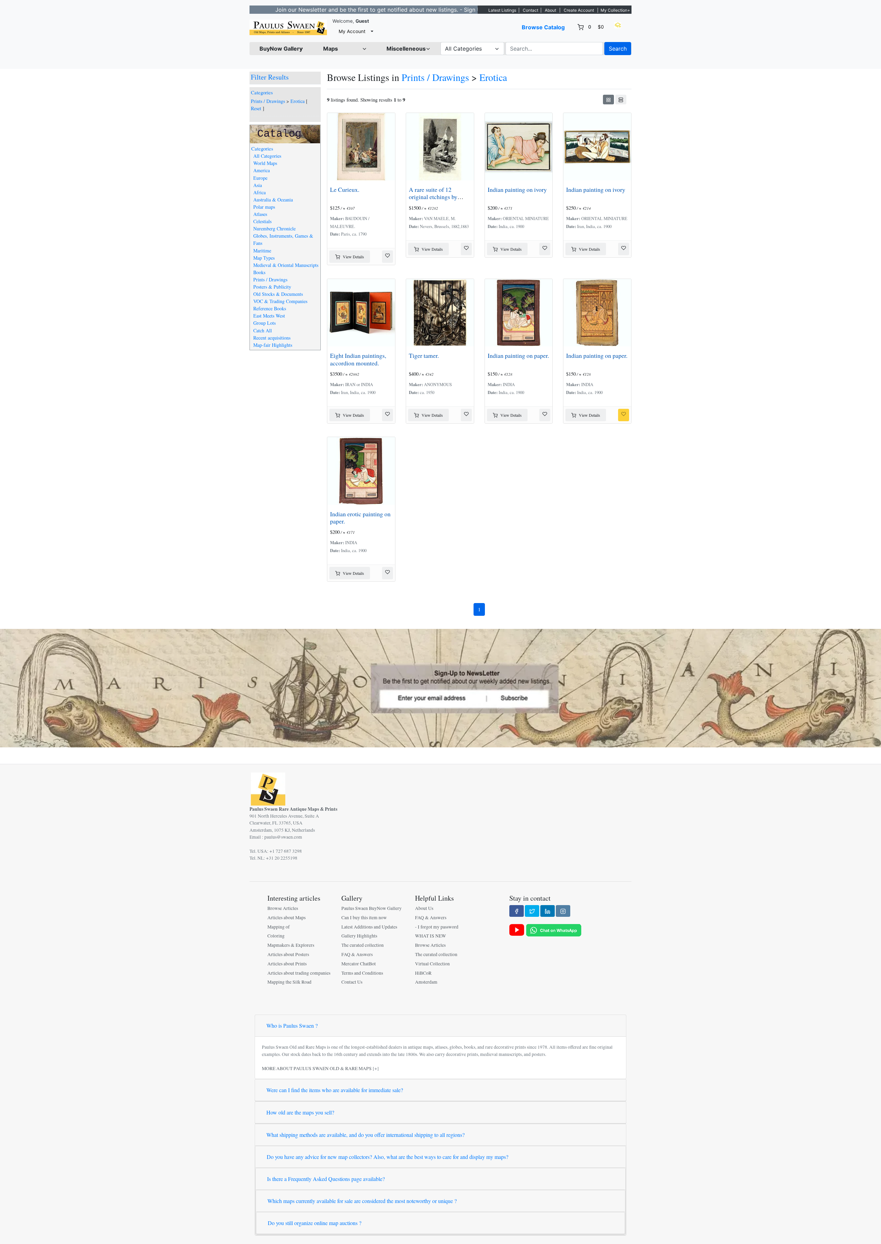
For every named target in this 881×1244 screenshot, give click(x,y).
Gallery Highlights (359, 936)
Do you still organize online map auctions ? (314, 1222)
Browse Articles (282, 908)
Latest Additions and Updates (369, 927)
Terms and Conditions (362, 973)
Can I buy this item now (364, 917)
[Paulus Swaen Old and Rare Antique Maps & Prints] (288, 27)
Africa (259, 192)
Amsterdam (426, 982)
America (261, 170)
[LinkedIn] (547, 911)
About (550, 10)
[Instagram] (563, 911)
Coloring (276, 936)
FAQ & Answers (357, 954)
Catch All (262, 330)
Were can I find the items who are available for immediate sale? (334, 1089)
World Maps (265, 163)
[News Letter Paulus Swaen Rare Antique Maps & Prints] (440, 687)
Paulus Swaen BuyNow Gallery (371, 908)
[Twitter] (532, 911)
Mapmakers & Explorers (290, 945)
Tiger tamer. (424, 355)
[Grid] (608, 99)
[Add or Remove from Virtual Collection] (387, 256)
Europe (260, 178)
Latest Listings (502, 10)
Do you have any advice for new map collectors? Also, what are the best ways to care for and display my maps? (387, 1156)
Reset (256, 108)
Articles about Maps (286, 917)
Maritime (262, 250)
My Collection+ (615, 10)
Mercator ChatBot (358, 964)
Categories (262, 92)
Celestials (262, 221)
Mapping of (278, 927)
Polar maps (264, 207)
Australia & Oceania (273, 199)
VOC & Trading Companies (280, 301)
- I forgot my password (436, 927)
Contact (530, 10)
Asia (257, 185)
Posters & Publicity (272, 286)
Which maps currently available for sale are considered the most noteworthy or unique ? (362, 1200)
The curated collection (362, 945)
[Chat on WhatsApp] (553, 929)
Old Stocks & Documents (278, 294)
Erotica (297, 101)
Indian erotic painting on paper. (360, 517)
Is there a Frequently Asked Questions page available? (326, 1178)
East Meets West (269, 315)
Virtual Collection (432, 964)
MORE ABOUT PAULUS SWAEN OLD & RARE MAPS (317, 1068)
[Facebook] (516, 911)
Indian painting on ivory (517, 189)
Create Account (579, 10)
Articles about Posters (288, 954)
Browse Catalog (543, 27)
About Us (424, 908)
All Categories (267, 156)
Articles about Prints (287, 964)
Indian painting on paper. (518, 355)
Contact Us (351, 982)
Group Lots (264, 323)
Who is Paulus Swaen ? (292, 1025)
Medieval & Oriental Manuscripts (285, 265)
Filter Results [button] (270, 77)
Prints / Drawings (268, 101)
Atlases (260, 214)
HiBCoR (423, 973)
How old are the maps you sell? (300, 1112)
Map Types (264, 258)
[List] (620, 99)
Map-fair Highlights (272, 345)
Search (618, 48)
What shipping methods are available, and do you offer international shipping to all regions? (365, 1134)
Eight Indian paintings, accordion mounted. (358, 359)
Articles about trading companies (298, 973)
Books (259, 272)
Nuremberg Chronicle (274, 228)
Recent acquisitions (271, 337)
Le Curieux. (344, 189)
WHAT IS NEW (430, 936)
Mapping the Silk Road (289, 982)
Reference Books (269, 308)
